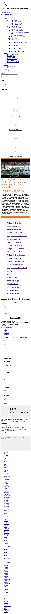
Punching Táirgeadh (14, 281)
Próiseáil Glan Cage (14, 229)
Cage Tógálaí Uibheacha (17, 30)
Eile (8, 41)
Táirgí (5, 18)
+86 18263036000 (9, 351)
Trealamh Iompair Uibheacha (18, 36)
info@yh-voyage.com (6, 14)
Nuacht (6, 65)
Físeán (5, 69)
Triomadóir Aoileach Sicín (17, 51)
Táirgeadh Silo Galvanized (16, 249)
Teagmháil (6, 71)
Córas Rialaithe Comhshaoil (18, 50)
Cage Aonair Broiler (16, 21)
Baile (5, 17)
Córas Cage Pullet (12, 38)
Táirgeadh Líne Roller (14, 242)
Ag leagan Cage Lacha (17, 35)
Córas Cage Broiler (12, 20)
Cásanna (6, 63)
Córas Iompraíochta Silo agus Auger (20, 42)
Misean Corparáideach (13, 62)
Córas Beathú (14, 45)
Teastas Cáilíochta (12, 59)
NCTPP (10, 274)
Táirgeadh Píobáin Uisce (15, 261)
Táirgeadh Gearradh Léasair (17, 236)
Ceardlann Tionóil (13, 287)
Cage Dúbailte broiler (16, 23)
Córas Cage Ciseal (12, 26)
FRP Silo (13, 44)
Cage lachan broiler (16, 24)
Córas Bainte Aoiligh (16, 48)
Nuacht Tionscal (11, 68)
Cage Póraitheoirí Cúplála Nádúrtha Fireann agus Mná (20, 32)
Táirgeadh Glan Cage (14, 223)
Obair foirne (10, 60)
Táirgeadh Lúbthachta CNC (17, 268)
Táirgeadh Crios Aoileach (16, 255)
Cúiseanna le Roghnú (13, 57)
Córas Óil (13, 47)
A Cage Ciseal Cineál (16, 27)
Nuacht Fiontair (11, 66)
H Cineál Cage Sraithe (16, 29)
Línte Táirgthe (11, 56)
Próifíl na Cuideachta (12, 54)
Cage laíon (13, 39)
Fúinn (5, 53)
